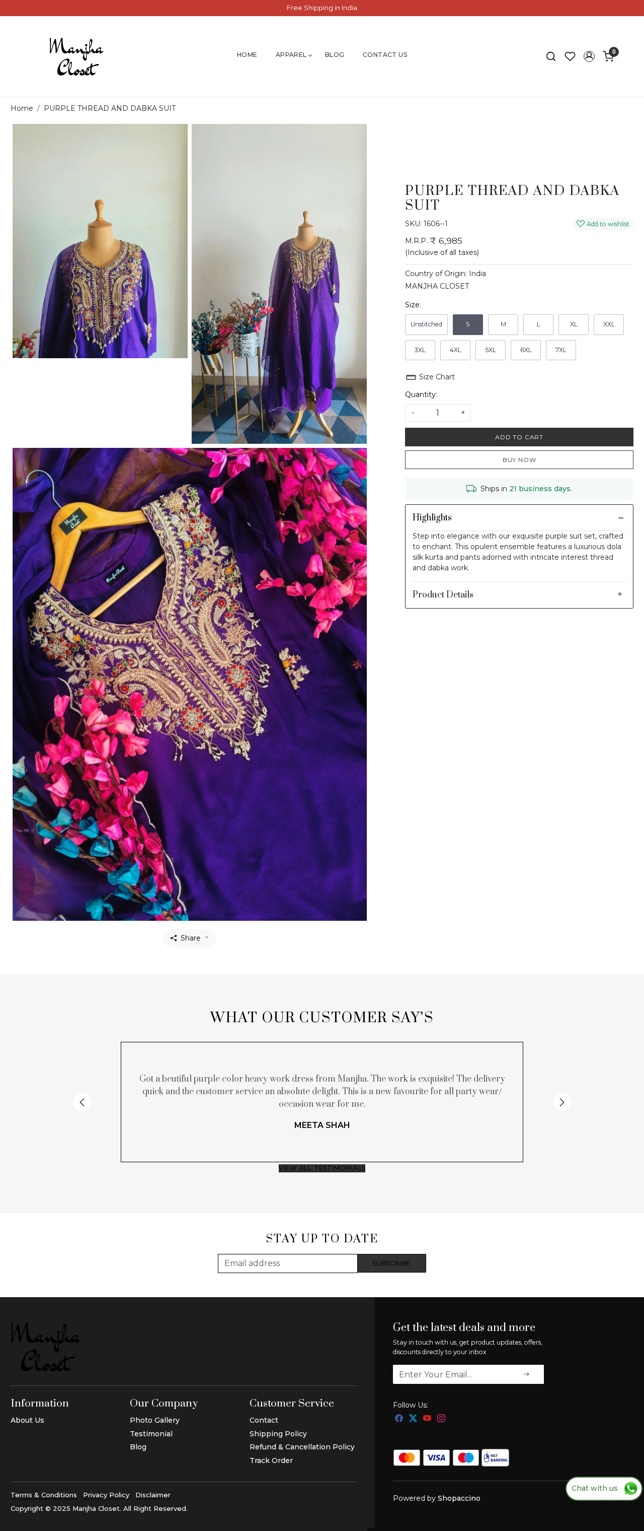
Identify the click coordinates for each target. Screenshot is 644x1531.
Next (562, 1102)
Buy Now (519, 459)
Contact (264, 1420)
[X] (413, 1418)
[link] (550, 56)
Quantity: (421, 394)
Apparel (291, 54)
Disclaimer (153, 1495)
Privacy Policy (106, 1495)
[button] (589, 56)
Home (247, 54)
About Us (27, 1420)
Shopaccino (459, 1498)
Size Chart (436, 376)
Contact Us (385, 54)
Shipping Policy (278, 1433)
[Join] (526, 1374)
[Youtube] (427, 1418)
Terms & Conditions (44, 1495)
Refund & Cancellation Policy (302, 1446)
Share (191, 938)
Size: (413, 304)
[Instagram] (441, 1418)
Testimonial (151, 1433)
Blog (335, 54)
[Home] (76, 56)
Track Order (271, 1460)
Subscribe (391, 1263)
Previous (82, 1102)
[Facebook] (399, 1418)
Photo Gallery (155, 1420)
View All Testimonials (322, 1168)
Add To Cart (519, 437)
